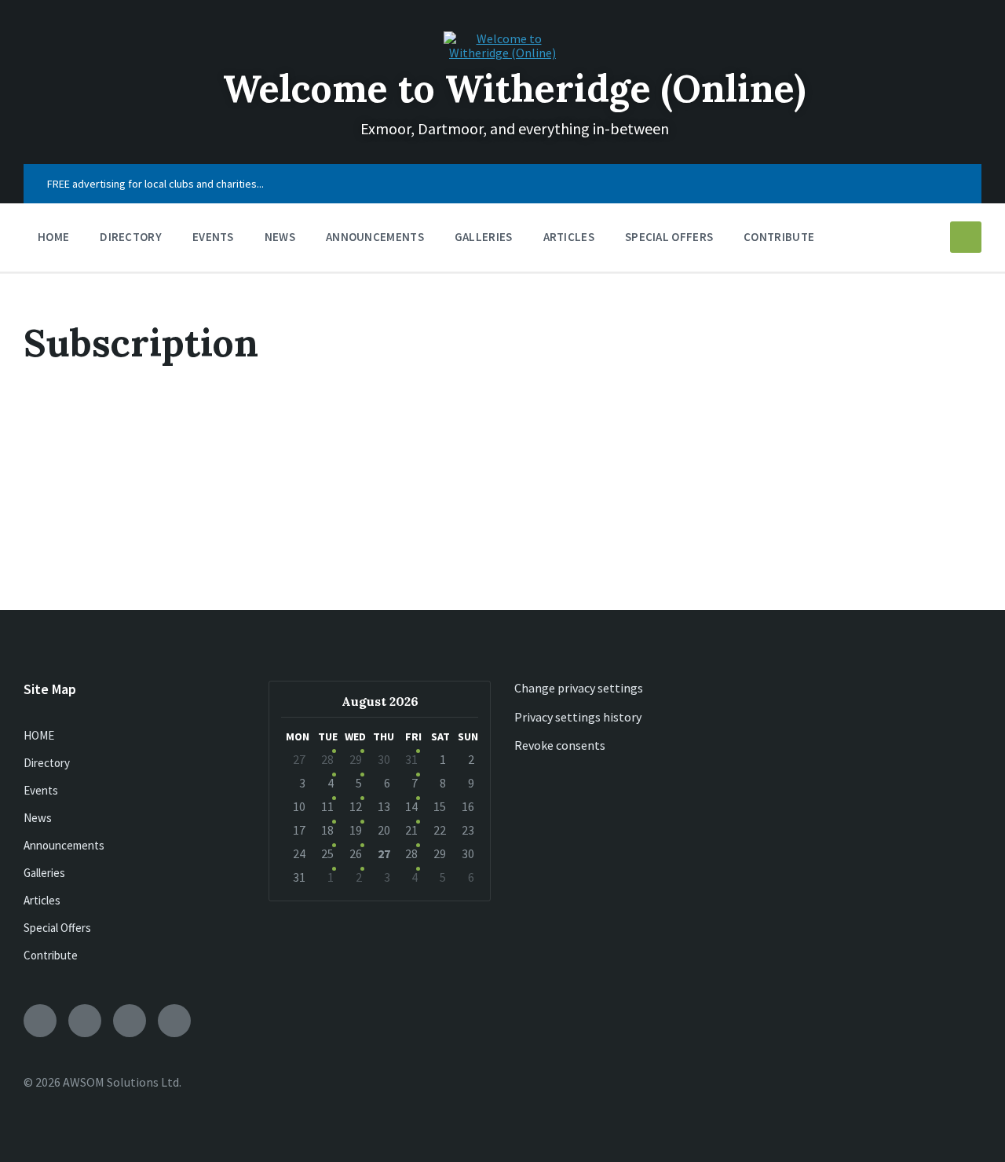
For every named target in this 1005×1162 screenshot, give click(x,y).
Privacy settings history (577, 717)
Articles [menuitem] (568, 236)
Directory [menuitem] (131, 236)
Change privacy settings (578, 688)
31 (411, 759)
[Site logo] (502, 52)
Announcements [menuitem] (375, 236)
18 (327, 830)
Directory (47, 762)
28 (327, 759)
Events (41, 790)
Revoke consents (559, 745)
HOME (39, 735)
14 (411, 806)
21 (411, 830)
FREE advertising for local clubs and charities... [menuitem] (155, 184)
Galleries (44, 872)
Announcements (64, 845)
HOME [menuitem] (53, 236)
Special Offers (57, 927)
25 (327, 853)
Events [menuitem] (213, 236)
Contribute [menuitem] (779, 236)
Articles (42, 900)
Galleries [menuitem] (484, 236)
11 (327, 806)
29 (355, 759)
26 (355, 853)
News (38, 817)
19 (355, 830)
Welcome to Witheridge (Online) (514, 88)
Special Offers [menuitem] (669, 236)
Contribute (51, 955)
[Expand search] (965, 237)
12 (355, 806)
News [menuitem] (280, 236)
